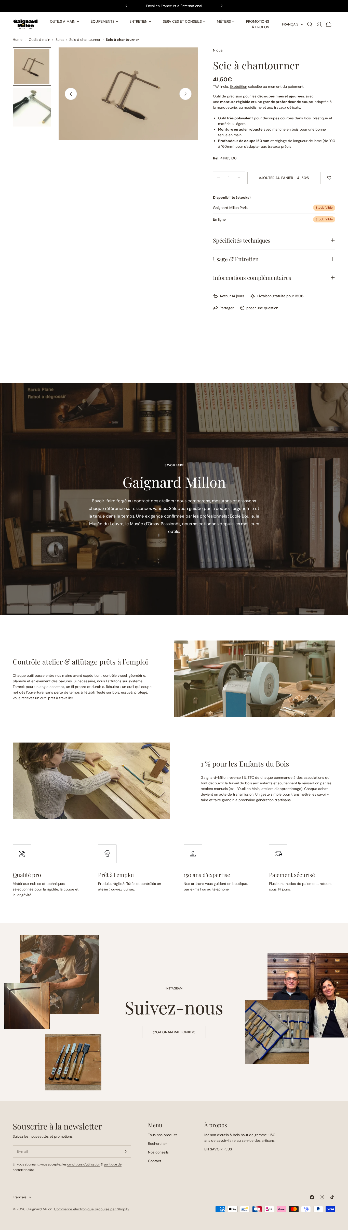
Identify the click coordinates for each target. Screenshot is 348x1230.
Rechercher (157, 1143)
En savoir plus (218, 1149)
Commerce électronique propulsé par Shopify (91, 1209)
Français (290, 24)
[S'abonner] (125, 1151)
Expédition (238, 86)
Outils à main (39, 39)
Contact (154, 1161)
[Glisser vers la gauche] (71, 94)
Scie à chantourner (84, 39)
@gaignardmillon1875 (174, 1032)
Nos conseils (158, 1152)
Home (17, 39)
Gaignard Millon (39, 1209)
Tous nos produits (162, 1135)
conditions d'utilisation (83, 1164)
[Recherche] (309, 24)
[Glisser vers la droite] (185, 94)
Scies (60, 39)
